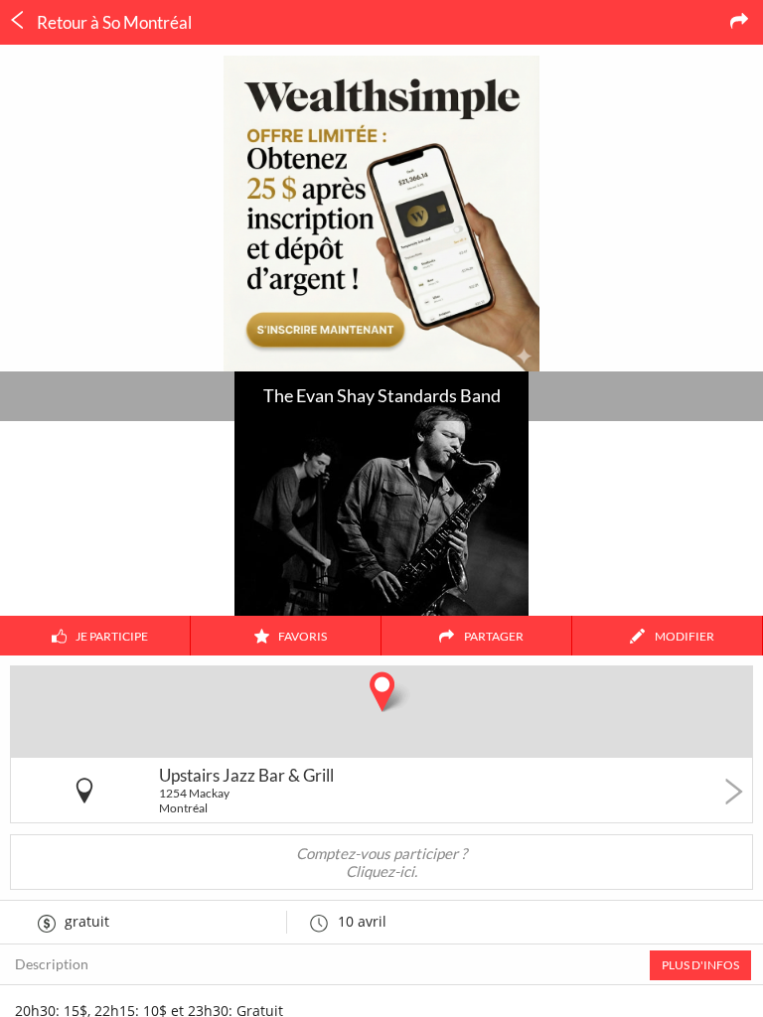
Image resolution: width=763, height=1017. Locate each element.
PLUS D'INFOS (700, 964)
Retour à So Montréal (113, 22)
